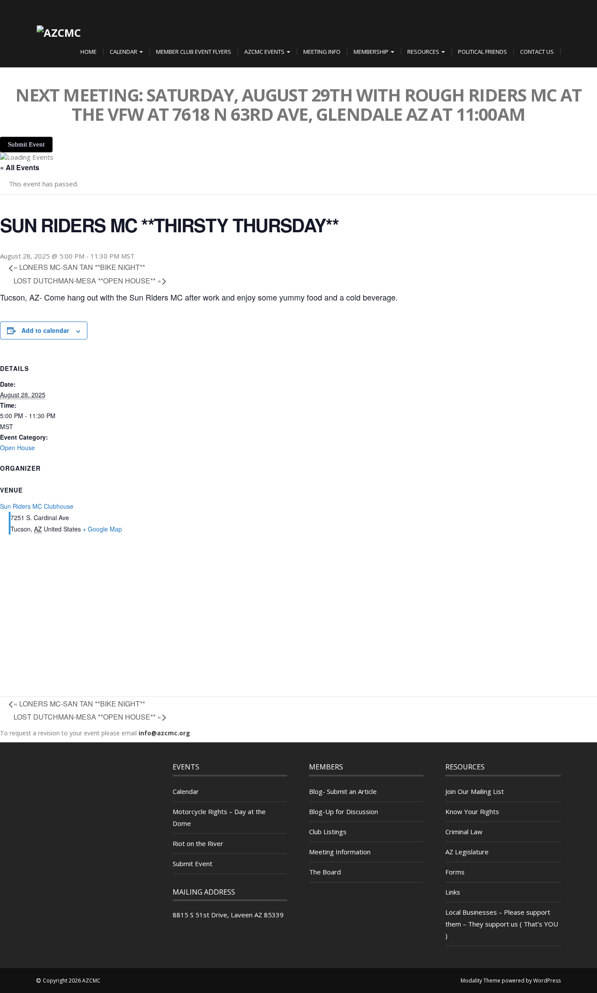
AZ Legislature (467, 851)
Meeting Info (321, 52)
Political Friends (482, 52)
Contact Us (537, 52)
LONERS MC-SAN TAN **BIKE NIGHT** (79, 267)
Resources (424, 52)
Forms (455, 871)
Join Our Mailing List (474, 791)
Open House (17, 447)
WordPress (547, 980)
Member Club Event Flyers (193, 52)
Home (88, 52)
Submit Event (192, 863)
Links (452, 892)
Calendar (124, 52)
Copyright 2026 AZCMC (72, 980)
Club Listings (328, 831)
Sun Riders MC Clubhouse (36, 506)
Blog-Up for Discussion (343, 811)
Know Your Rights (472, 811)
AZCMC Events (265, 52)
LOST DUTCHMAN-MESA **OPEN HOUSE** (87, 281)
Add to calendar (45, 330)
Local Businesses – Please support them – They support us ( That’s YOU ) (501, 924)
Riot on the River (198, 843)
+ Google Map (102, 528)
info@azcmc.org (164, 733)
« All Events (19, 167)
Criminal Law (463, 831)
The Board (325, 871)
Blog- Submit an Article (343, 791)
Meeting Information (340, 851)
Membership (372, 52)
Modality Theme (480, 980)
